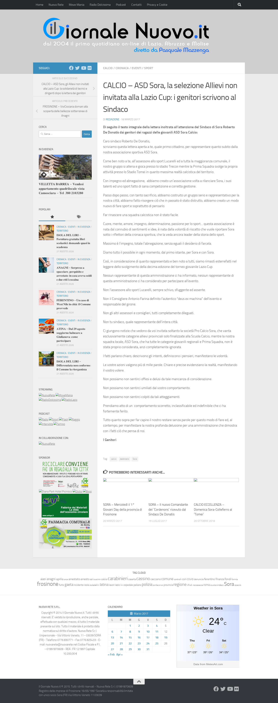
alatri (43, 579)
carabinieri (118, 578)
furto (61, 585)
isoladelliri (94, 585)
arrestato (74, 579)
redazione (112, 119)
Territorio (62, 230)
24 (147, 643)
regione (179, 584)
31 (147, 649)
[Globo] (77, 491)
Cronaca (122, 68)
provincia (168, 585)
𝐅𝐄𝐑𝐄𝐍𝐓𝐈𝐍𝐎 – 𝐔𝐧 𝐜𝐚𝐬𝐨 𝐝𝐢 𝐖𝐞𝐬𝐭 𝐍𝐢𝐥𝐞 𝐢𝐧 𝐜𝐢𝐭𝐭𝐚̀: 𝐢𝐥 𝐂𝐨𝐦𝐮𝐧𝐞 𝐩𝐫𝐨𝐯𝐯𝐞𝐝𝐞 (74, 304)
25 (156, 643)
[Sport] (53, 419)
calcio (113, 459)
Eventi (136, 68)
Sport (148, 68)
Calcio (108, 68)
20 (112, 643)
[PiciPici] (65, 487)
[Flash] (63, 419)
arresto (85, 579)
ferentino (209, 579)
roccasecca (198, 585)
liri (121, 585)
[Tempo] (59, 424)
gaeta (69, 585)
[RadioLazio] (69, 400)
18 (156, 637)
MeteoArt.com (214, 664)
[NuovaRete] (47, 395)
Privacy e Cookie (157, 4)
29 (130, 649)
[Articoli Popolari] (52, 217)
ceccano (156, 579)
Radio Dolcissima (100, 4)
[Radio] (43, 419)
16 (139, 637)
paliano (137, 585)
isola (86, 585)
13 (112, 637)
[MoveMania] (64, 395)
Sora (135, 459)
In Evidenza (84, 226)
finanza (220, 579)
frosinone (47, 584)
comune (167, 579)
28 (121, 649)
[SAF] (65, 516)
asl (91, 579)
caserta (132, 579)
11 (156, 631)
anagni (51, 579)
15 (130, 637)
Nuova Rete (56, 4)
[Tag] (78, 217)
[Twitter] (77, 68)
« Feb (111, 654)
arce (66, 579)
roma (206, 585)
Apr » (119, 654)
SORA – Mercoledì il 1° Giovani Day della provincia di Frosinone (122, 509)
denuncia (198, 579)
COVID (190, 579)
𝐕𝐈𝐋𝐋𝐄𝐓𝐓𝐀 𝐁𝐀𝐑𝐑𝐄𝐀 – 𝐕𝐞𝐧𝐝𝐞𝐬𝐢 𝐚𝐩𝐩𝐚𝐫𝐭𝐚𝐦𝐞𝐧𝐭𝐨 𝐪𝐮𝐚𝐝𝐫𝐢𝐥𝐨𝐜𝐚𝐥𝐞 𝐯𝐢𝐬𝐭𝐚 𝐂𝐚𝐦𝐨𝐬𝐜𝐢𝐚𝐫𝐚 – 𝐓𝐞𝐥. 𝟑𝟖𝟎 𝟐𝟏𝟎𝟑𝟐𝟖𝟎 (62, 188)
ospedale (128, 585)
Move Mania (76, 4)
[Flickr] (89, 68)
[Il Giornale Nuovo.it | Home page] (126, 36)
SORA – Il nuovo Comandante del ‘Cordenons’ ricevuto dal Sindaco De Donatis (168, 509)
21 (121, 643)
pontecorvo (158, 585)
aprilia (60, 579)
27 (112, 649)
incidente (79, 585)
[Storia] (46, 424)
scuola (213, 585)
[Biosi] (87, 491)
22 (130, 643)
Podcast (121, 4)
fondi (228, 579)
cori (184, 579)
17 (147, 637)
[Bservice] (65, 547)
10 (147, 631)
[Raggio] (74, 419)
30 (139, 649)
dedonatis (124, 459)
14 (121, 637)
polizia (147, 584)
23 (139, 643)
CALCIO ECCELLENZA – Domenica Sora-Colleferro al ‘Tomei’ (213, 509)
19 (165, 637)
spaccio (238, 585)
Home (39, 4)
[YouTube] (83, 68)
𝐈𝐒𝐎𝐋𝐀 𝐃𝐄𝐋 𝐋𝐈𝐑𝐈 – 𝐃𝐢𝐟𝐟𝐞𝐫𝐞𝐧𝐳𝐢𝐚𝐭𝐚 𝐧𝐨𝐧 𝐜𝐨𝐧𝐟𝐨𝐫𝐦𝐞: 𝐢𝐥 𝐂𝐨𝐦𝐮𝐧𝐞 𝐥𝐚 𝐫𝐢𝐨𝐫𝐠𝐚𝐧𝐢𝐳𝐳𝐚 (74, 365)
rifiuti (189, 585)
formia (234, 579)
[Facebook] (71, 68)
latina (104, 584)
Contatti (136, 4)
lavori (112, 585)
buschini (97, 579)
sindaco (220, 585)
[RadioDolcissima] (50, 400)
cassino (143, 578)
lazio (117, 585)
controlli (178, 579)
